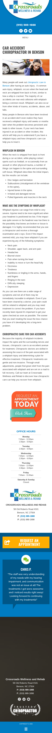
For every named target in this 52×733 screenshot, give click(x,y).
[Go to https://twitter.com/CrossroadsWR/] (26, 31)
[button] (26, 542)
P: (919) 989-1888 (25, 690)
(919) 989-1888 (26, 24)
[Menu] (26, 729)
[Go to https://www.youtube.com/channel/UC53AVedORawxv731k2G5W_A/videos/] (30, 31)
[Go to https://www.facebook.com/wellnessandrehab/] (21, 31)
